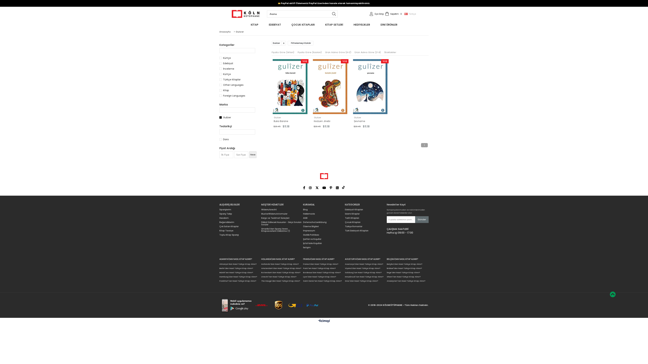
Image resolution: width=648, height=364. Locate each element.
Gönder (422, 219)
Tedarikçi (225, 126)
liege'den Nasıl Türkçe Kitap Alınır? (403, 272)
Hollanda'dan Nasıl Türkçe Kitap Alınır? (280, 264)
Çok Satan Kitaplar (229, 226)
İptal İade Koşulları (312, 243)
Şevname (359, 121)
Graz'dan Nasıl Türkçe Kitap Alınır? (361, 281)
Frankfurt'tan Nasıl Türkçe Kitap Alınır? (237, 281)
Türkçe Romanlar (353, 226)
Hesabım (224, 218)
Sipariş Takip (225, 214)
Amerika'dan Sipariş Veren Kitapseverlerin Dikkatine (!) (275, 230)
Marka (223, 104)
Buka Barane (281, 121)
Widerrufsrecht (269, 209)
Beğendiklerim (226, 222)
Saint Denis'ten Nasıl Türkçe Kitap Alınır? (322, 281)
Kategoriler (226, 45)
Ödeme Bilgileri (311, 226)
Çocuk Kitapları (352, 222)
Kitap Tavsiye (226, 231)
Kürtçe (227, 58)
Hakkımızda (309, 214)
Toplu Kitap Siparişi (229, 235)
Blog (305, 209)
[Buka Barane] (290, 86)
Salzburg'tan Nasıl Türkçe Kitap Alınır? (363, 272)
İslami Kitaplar (352, 214)
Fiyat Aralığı (227, 148)
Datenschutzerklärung (315, 222)
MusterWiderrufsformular (274, 214)
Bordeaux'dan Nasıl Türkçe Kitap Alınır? (322, 272)
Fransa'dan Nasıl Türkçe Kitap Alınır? (320, 264)
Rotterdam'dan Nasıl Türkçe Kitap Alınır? (281, 272)
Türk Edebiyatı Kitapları (356, 231)
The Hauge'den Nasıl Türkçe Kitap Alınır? (280, 281)
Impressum (309, 231)
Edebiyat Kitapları (354, 209)
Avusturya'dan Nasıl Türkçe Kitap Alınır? (364, 264)
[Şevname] (370, 86)
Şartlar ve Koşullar (312, 239)
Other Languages (233, 85)
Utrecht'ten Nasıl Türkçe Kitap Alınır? (278, 277)
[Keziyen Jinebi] (330, 86)
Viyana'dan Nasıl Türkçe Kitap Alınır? (362, 268)
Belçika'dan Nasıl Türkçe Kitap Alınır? (404, 264)
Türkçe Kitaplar (232, 79)
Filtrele (252, 155)
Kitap (226, 90)
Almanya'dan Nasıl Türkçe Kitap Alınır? (238, 264)
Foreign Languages (234, 96)
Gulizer (227, 117)
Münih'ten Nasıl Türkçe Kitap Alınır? (236, 272)
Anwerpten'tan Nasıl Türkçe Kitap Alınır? (406, 281)
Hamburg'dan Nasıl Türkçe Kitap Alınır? (238, 277)
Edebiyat (228, 63)
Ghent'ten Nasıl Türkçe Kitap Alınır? (404, 277)
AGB (305, 218)
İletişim (307, 247)
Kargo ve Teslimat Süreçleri (275, 218)
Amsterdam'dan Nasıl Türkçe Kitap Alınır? (281, 268)
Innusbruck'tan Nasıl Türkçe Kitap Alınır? (364, 277)
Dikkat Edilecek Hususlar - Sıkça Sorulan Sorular (281, 223)
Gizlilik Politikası (311, 235)
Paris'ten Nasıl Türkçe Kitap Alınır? (319, 268)
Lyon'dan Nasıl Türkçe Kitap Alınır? (319, 277)
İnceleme (228, 69)
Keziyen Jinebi (322, 121)
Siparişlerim (225, 209)
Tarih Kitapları (352, 218)
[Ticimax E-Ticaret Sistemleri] (324, 321)
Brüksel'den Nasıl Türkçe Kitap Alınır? (404, 268)
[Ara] (334, 14)
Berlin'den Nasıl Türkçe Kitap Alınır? (236, 268)
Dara (226, 139)
